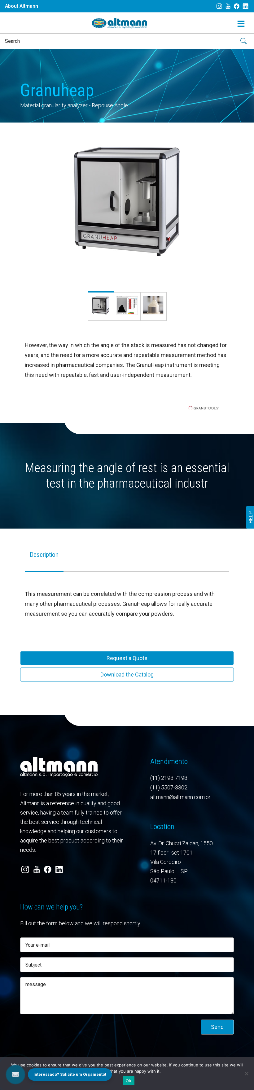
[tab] (44, 560)
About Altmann (21, 6)
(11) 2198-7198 (168, 778)
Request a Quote (127, 658)
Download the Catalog (127, 674)
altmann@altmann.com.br (180, 797)
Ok (128, 1080)
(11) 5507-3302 (168, 787)
